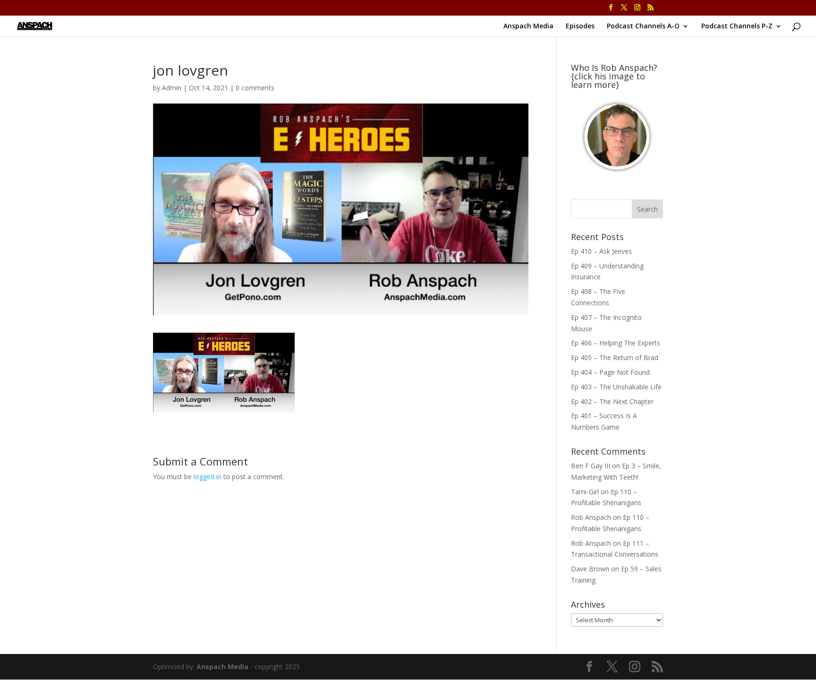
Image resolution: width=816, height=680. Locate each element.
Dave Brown (590, 568)
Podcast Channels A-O (643, 26)
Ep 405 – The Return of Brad (614, 357)
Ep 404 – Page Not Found (610, 372)
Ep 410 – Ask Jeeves (601, 251)
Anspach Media (528, 26)
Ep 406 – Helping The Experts (615, 342)
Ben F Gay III (590, 465)
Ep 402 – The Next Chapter (612, 401)
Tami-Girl (585, 491)
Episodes (580, 26)
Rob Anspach (591, 517)
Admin (171, 87)
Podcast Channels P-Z (737, 26)
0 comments (255, 87)
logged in (207, 476)
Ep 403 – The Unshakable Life (616, 386)
